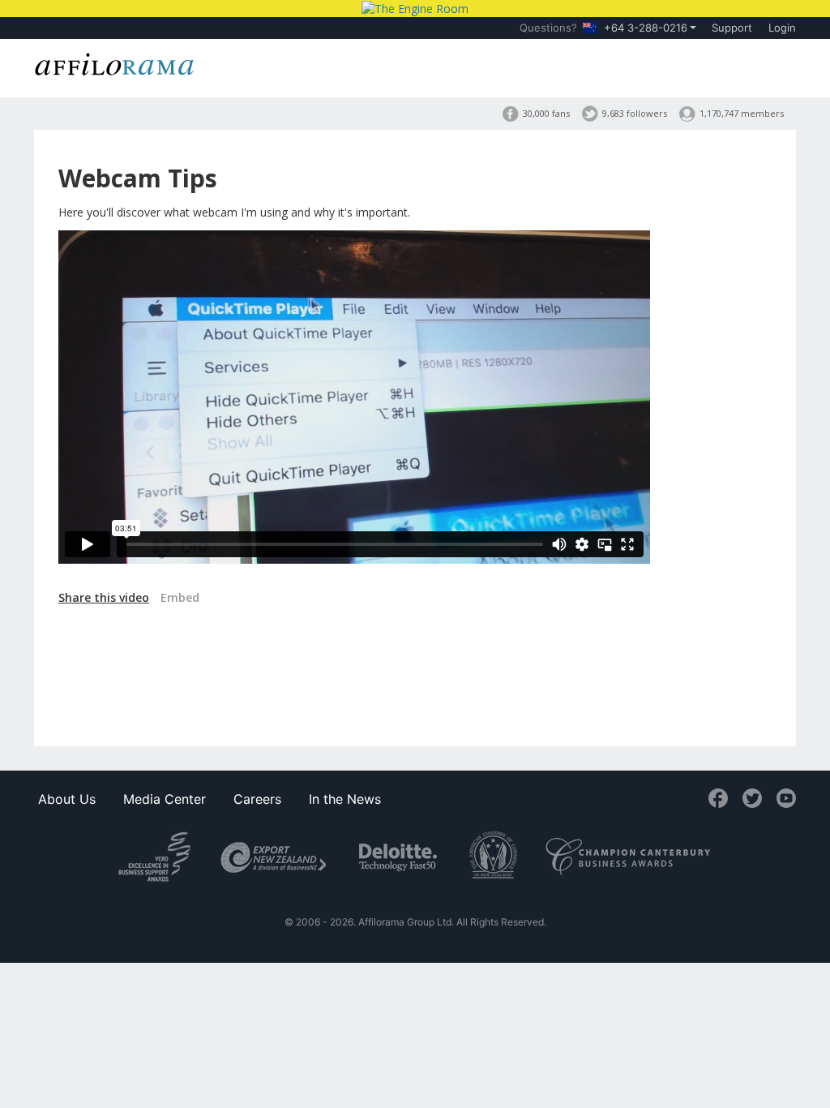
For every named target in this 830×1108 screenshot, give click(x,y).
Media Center (164, 799)
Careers (257, 799)
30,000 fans (546, 113)
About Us (67, 799)
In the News (345, 799)
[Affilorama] (115, 62)
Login (782, 27)
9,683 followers (634, 113)
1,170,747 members (742, 113)
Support (732, 27)
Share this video (103, 597)
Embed (179, 597)
